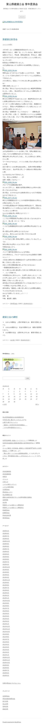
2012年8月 (6, 606)
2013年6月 (6, 590)
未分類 (12, 340)
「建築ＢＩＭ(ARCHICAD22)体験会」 (15, 425)
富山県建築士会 (7, 495)
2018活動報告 (7, 471)
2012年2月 (6, 621)
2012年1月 (6, 624)
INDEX (5, 476)
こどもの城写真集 (8, 487)
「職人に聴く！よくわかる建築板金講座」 (16, 453)
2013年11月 (6, 580)
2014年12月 (6, 567)
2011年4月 (6, 647)
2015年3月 (6, 564)
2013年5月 (6, 593)
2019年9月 (6, 533)
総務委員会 (6, 513)
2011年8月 (6, 637)
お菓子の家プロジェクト (10, 422)
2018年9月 (6, 544)
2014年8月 (6, 572)
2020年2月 (6, 531)
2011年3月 (6, 649)
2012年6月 (6, 611)
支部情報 (5, 500)
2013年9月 (6, 582)
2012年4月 (6, 616)
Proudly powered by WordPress (12, 722)
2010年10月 (6, 662)
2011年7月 (6, 639)
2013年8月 (6, 585)
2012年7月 (6, 608)
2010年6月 (6, 673)
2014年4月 (6, 577)
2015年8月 (6, 559)
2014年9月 (6, 569)
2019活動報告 (7, 474)
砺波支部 (5, 709)
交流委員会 (6, 489)
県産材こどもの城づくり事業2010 (13, 505)
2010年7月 (6, 670)
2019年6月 (6, 538)
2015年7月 (6, 562)
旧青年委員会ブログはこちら (12, 683)
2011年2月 (6, 652)
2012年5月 (6, 613)
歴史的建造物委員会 (9, 699)
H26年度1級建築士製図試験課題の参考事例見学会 (18, 443)
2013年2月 (6, 595)
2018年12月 (6, 541)
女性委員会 (6, 696)
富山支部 (5, 704)
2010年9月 (6, 665)
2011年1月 (6, 655)
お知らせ (5, 482)
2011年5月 (6, 644)
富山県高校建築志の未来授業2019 (13, 417)
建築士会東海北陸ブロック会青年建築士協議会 (17, 497)
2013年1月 (6, 598)
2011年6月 (6, 642)
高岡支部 (5, 706)
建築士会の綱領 (10, 317)
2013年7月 (6, 587)
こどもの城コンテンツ (9, 484)
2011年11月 (6, 629)
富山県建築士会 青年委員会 (22, 4)
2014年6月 (6, 575)
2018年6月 (6, 551)
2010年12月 (6, 657)
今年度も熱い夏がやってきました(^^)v (14, 420)
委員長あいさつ (7, 492)
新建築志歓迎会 (10, 39)
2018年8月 (6, 546)
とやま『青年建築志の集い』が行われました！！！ (18, 456)
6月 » (37, 404)
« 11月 (5, 404)
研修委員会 (6, 510)
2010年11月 (6, 660)
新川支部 (5, 701)
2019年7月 (6, 536)
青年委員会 (13, 303)
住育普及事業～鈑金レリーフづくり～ (14, 440)
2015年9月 (6, 556)
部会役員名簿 (7, 515)
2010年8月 (6, 668)
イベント (5, 479)
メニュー (22, 16)
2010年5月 (6, 675)
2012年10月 (6, 600)
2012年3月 (6, 618)
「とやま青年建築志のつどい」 (12, 427)
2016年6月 (6, 554)
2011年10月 (6, 631)
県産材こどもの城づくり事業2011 (13, 507)
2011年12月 (6, 626)
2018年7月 (6, 549)
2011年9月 (6, 634)
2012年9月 (6, 603)
